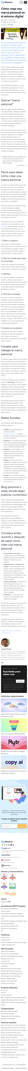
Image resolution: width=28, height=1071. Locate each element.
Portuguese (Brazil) (20, 1002)
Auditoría (22, 826)
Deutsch (23, 997)
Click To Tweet (20, 165)
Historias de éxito (6, 995)
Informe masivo (6, 911)
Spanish (11, 1000)
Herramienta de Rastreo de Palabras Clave (14, 921)
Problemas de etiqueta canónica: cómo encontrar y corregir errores (13, 1056)
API (2, 931)
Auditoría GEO (5, 940)
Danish (18, 997)
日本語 (3, 1002)
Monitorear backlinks (7, 923)
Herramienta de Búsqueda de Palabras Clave (12, 917)
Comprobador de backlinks (9, 909)
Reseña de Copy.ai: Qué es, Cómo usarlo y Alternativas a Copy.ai (14, 772)
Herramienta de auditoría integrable (12, 914)
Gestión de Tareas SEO (8, 983)
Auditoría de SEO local (8, 945)
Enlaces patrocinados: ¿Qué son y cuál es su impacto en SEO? (13, 715)
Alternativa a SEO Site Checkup (10, 1016)
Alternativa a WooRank (8, 1019)
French (16, 1000)
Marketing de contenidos (10, 22)
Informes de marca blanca (9, 928)
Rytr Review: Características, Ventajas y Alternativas (13, 752)
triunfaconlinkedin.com (11, 434)
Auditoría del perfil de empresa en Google (14, 942)
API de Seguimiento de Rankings (11, 976)
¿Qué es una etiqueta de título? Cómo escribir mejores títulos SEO (12, 1046)
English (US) (4, 1000)
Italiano (21, 1000)
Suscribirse (20, 681)
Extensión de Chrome (7, 959)
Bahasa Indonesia (10, 997)
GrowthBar (4, 966)
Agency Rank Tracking (8, 951)
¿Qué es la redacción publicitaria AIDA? (13, 734)
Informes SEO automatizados (10, 954)
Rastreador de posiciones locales (11, 968)
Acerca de (4, 990)
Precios (3, 993)
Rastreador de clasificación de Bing (11, 956)
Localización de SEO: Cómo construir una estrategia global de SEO (13, 1051)
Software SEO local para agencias (11, 971)
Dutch (7, 1002)
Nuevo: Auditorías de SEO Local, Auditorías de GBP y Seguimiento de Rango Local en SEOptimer (12, 1035)
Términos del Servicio (21, 1068)
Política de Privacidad (8, 1068)
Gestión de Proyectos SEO (9, 981)
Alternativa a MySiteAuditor (9, 1011)
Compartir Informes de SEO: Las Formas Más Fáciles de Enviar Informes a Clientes (13, 1029)
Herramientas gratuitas (8, 964)
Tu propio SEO (5, 961)
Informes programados (8, 978)
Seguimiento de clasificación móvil (11, 973)
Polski (11, 1002)
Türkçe (3, 1005)
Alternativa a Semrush (7, 1014)
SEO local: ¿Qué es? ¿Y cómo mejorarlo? (13, 1025)
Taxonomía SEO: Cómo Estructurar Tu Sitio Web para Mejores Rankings (14, 1041)
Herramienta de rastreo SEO (9, 926)
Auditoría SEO (5, 937)
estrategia (4, 226)
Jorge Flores (12, 20)
